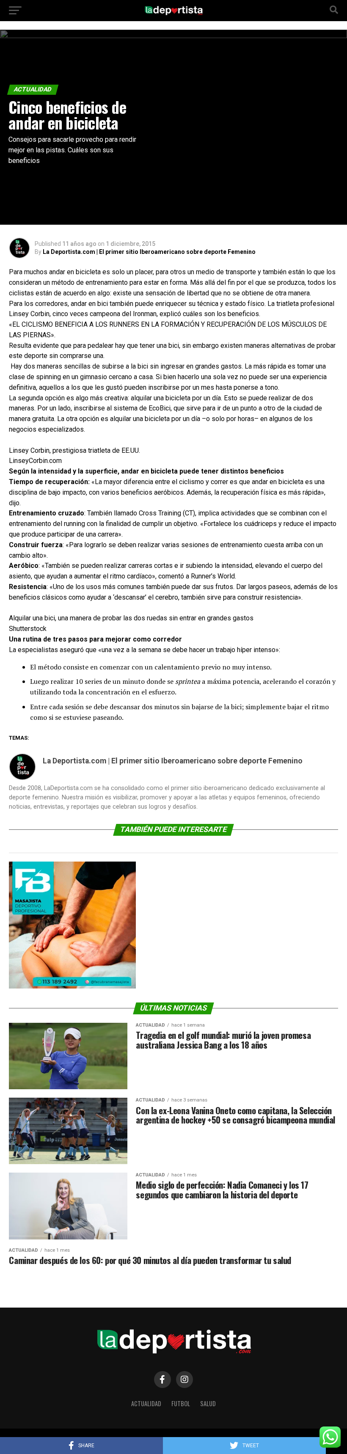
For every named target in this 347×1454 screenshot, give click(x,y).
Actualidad (146, 1403)
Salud (208, 1403)
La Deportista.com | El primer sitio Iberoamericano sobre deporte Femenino (149, 251)
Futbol (180, 1403)
